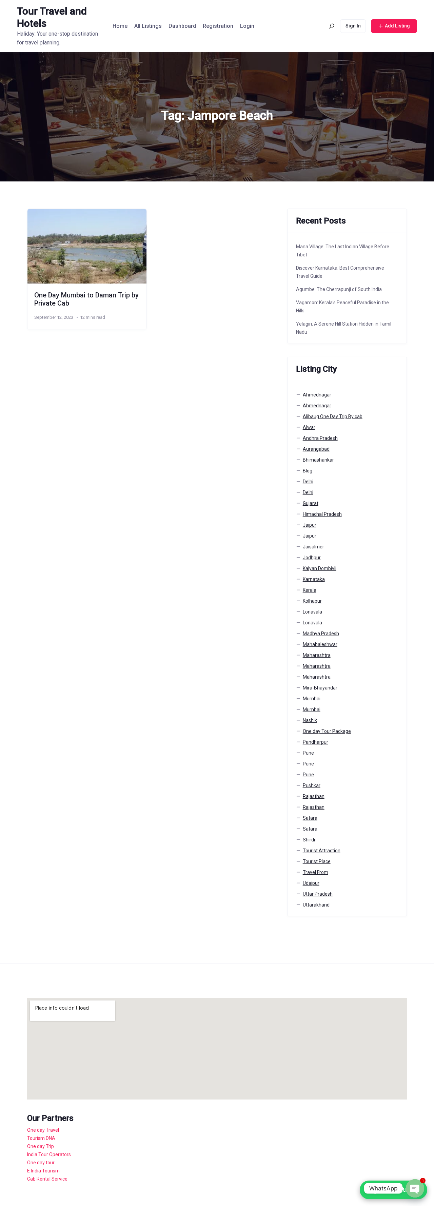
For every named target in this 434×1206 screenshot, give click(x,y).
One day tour (41, 1162)
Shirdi (309, 839)
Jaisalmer (313, 546)
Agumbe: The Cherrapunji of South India (339, 289)
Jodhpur (312, 557)
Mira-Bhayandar (320, 687)
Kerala (309, 590)
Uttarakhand (316, 905)
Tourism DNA (41, 1138)
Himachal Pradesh (322, 514)
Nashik (310, 720)
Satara (310, 818)
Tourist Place (317, 861)
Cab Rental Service (47, 1179)
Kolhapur (312, 601)
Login (247, 26)
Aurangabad (316, 449)
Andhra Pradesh (320, 438)
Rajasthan (313, 796)
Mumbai (311, 698)
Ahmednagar (317, 394)
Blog (307, 470)
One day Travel (43, 1130)
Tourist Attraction (321, 850)
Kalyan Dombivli (319, 568)
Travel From (315, 872)
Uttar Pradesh (318, 894)
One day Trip (40, 1146)
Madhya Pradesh (321, 633)
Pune (308, 753)
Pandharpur (315, 742)
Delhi (308, 481)
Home (120, 26)
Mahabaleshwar (320, 644)
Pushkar (311, 785)
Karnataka (314, 579)
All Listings (148, 26)
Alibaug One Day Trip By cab (332, 416)
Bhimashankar (318, 460)
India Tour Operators (49, 1154)
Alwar (309, 427)
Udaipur (311, 883)
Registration (218, 26)
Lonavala (312, 612)
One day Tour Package (327, 731)
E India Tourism (43, 1170)
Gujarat (310, 503)
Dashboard (182, 26)
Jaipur (309, 525)
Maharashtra (317, 655)
